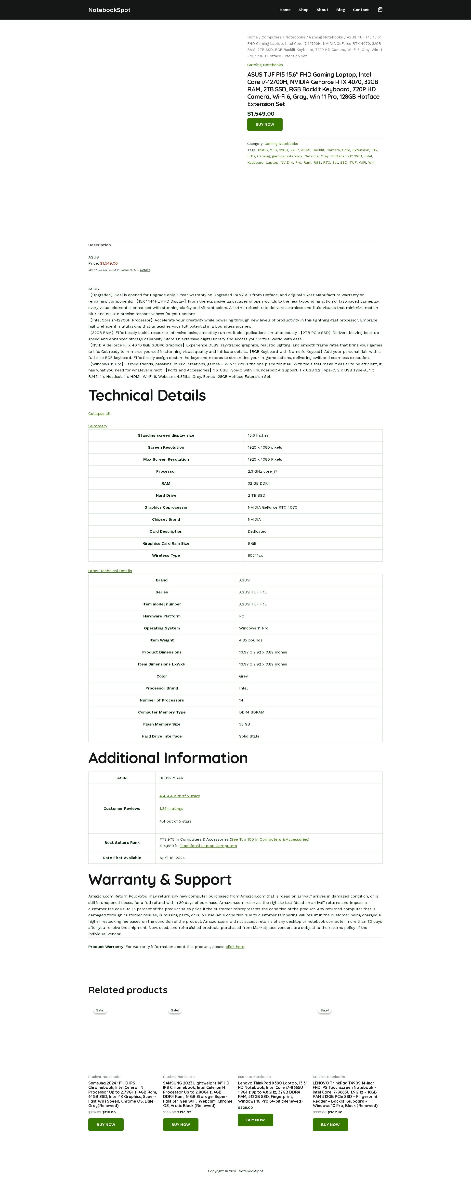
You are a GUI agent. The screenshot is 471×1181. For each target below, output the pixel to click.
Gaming (263, 156)
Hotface (337, 156)
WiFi (362, 162)
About (322, 10)
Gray (324, 156)
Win (371, 162)
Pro (298, 162)
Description (99, 245)
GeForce (312, 156)
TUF (353, 162)
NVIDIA (287, 162)
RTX (326, 162)
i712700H (354, 156)
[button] (380, 10)
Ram (307, 162)
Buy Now (265, 124)
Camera (333, 150)
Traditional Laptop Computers (208, 845)
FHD (251, 156)
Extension (360, 150)
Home (285, 10)
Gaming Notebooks (326, 37)
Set (335, 162)
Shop (304, 10)
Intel (368, 156)
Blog (340, 10)
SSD (343, 162)
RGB (317, 162)
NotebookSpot (109, 9)
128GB (263, 150)
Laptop (272, 162)
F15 (374, 150)
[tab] (99, 245)
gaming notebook (287, 156)
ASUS (305, 150)
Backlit (318, 150)
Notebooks (295, 37)
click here (235, 946)
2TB (273, 150)
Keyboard (255, 162)
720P (294, 150)
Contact (361, 10)
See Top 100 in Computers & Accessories (269, 839)
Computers (271, 37)
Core (346, 150)
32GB (283, 150)
